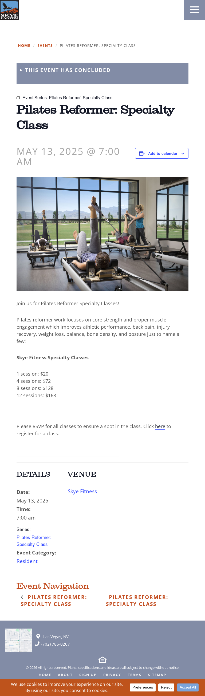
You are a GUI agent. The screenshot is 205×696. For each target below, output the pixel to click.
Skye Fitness (82, 491)
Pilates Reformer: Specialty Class (34, 540)
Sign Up (88, 675)
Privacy (112, 675)
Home (24, 45)
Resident (27, 561)
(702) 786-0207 (55, 644)
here (160, 426)
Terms (134, 675)
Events (45, 45)
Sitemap (157, 675)
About (65, 675)
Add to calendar (162, 153)
